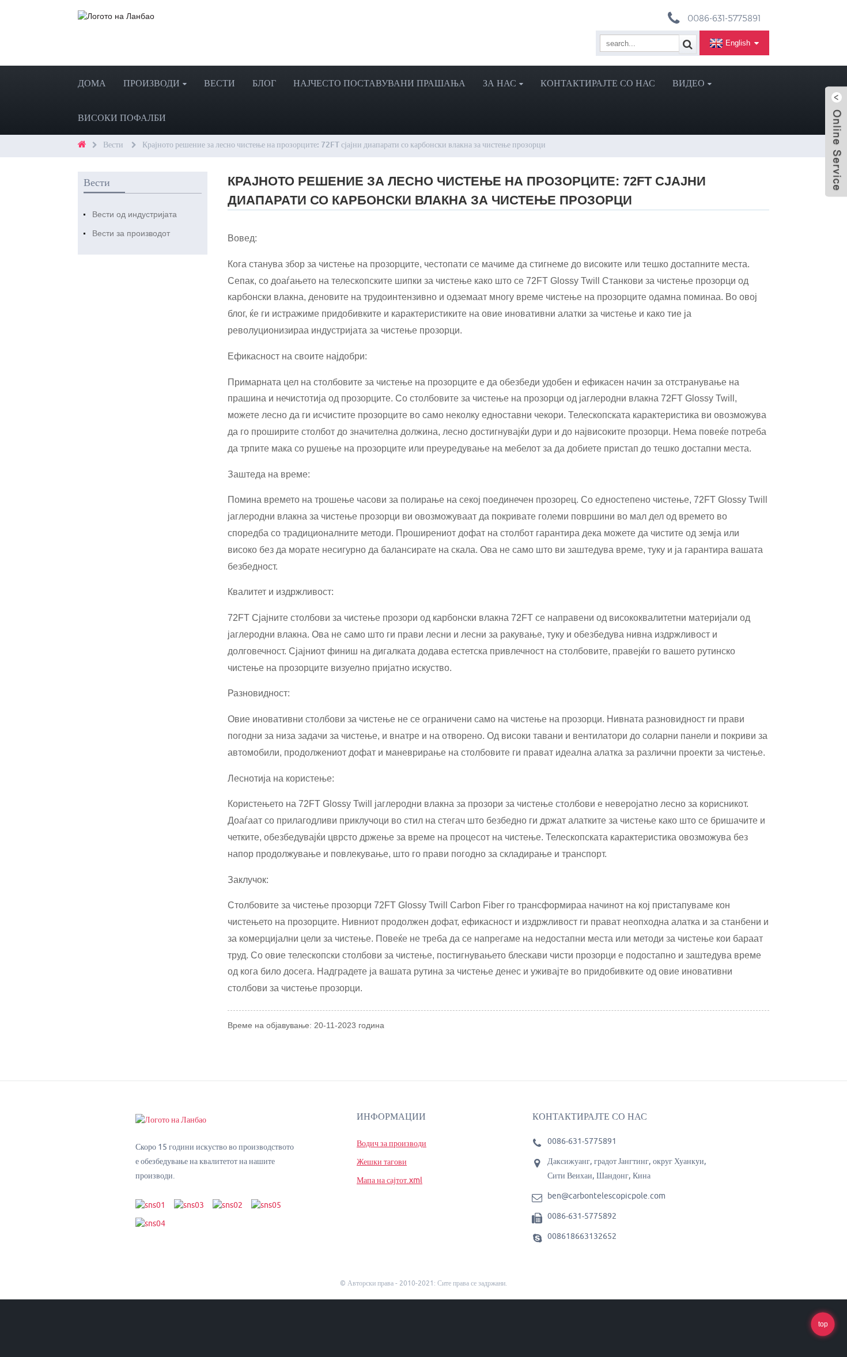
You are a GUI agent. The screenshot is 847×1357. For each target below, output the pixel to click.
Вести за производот (131, 233)
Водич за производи (391, 1143)
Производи (151, 83)
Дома (92, 83)
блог (264, 83)
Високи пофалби (122, 117)
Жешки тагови (382, 1161)
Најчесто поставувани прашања (379, 83)
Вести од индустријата (134, 214)
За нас (499, 83)
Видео (688, 83)
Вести (219, 83)
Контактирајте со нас (597, 83)
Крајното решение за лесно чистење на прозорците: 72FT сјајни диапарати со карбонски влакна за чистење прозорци (344, 144)
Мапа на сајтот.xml (389, 1180)
